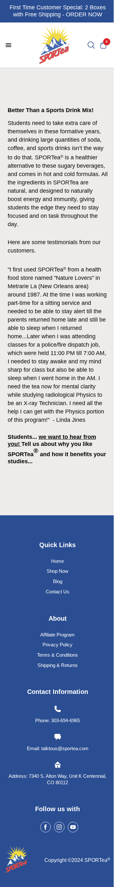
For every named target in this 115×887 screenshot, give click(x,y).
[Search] (91, 45)
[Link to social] (45, 827)
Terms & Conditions (57, 655)
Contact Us (57, 591)
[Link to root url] (54, 45)
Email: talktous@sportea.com (57, 748)
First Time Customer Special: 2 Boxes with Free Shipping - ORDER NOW (58, 11)
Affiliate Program (57, 634)
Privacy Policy (57, 644)
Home (57, 561)
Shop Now (57, 571)
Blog (57, 581)
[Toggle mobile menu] (8, 45)
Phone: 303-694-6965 (57, 720)
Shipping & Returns (57, 665)
